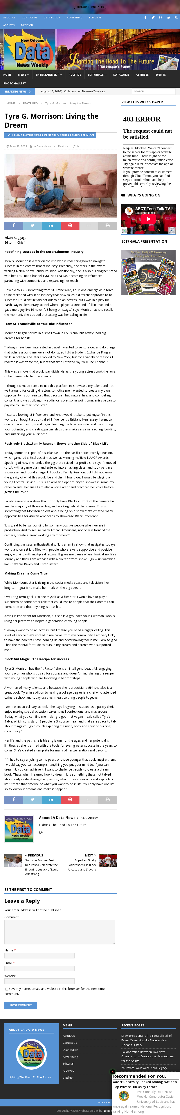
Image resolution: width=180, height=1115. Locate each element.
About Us (9, 17)
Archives (8, 25)
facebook (104, 1102)
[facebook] (145, 17)
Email (8, 963)
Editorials (96, 75)
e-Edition (27, 25)
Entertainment (47, 75)
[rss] (176, 17)
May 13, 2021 (18, 146)
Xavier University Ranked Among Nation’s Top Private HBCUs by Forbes (145, 1084)
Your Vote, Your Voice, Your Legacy (144, 1068)
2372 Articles (89, 818)
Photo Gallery (15, 83)
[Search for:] (154, 91)
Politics (75, 75)
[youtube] (168, 17)
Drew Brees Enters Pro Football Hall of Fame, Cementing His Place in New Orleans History (146, 1040)
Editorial (95, 17)
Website (10, 976)
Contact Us (29, 17)
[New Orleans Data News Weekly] (90, 68)
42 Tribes (142, 75)
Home (7, 75)
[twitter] (153, 17)
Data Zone (121, 75)
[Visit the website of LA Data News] (40, 832)
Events (160, 75)
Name (9, 950)
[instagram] (161, 17)
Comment (11, 917)
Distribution (52, 17)
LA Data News (42, 146)
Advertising (75, 17)
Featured (64, 146)
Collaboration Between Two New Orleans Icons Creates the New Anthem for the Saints (147, 1056)
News (22, 75)
